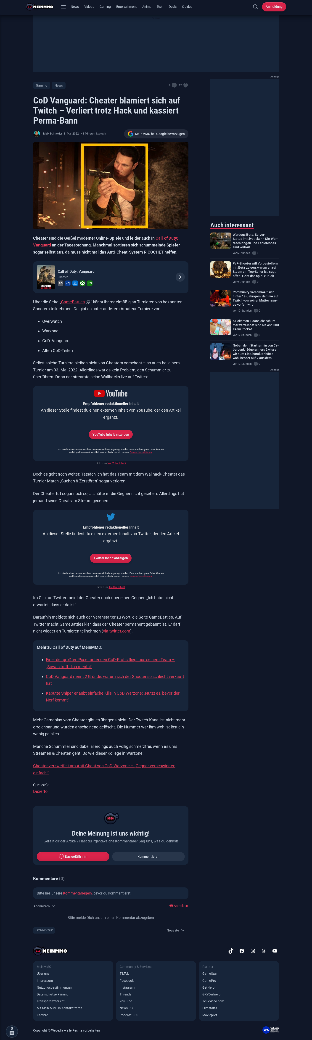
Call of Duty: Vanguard (76, 271)
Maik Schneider (52, 133)
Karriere (42, 1015)
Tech (160, 6)
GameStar (209, 973)
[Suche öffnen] (255, 6)
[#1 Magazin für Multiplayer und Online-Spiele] (42, 7)
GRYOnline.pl (211, 994)
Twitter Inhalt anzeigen (111, 558)
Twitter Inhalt (117, 587)
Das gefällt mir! (76, 856)
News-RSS (127, 1008)
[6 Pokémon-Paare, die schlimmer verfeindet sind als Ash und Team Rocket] (220, 327)
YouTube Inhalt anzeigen (111, 434)
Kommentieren (148, 856)
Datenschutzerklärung (141, 452)
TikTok (124, 973)
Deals (173, 6)
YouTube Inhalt (117, 463)
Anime (146, 6)
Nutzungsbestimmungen (54, 987)
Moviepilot (209, 1015)
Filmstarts (209, 1008)
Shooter (63, 277)
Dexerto (40, 791)
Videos (89, 6)
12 (180, 85)
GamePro (209, 980)
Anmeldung (274, 6)
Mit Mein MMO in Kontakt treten (59, 1008)
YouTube (126, 1001)
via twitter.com (116, 631)
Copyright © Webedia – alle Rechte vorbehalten (66, 1030)
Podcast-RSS (129, 1015)
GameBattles (73, 301)
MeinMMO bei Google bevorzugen (160, 134)
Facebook (127, 980)
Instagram (127, 987)
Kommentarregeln (77, 893)
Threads (125, 994)
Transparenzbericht (51, 1001)
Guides (187, 6)
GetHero (208, 987)
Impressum (45, 980)
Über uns (43, 973)
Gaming (105, 6)
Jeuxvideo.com (213, 1001)
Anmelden (180, 906)
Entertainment (126, 6)
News (75, 6)
